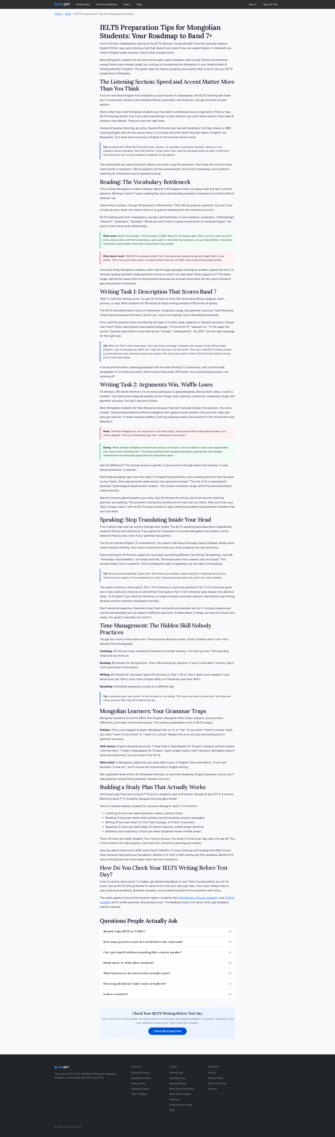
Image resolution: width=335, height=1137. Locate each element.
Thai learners (186, 897)
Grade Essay (83, 4)
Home (58, 14)
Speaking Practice (141, 1078)
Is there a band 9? (115, 994)
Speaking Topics (140, 1088)
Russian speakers (207, 897)
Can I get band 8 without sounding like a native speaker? (142, 952)
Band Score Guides (180, 1094)
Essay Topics (138, 1083)
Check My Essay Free (167, 1031)
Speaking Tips (177, 1078)
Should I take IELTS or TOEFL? (124, 931)
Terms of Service (217, 1083)
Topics (126, 4)
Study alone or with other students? (128, 962)
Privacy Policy (215, 1078)
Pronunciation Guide (181, 1104)
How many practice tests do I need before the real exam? (143, 941)
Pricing (211, 1072)
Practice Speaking (106, 4)
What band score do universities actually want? (136, 973)
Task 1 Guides (139, 1094)
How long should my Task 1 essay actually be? (134, 983)
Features (174, 1099)
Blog (139, 4)
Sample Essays (178, 1083)
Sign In (252, 4)
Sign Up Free (270, 4)
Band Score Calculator (182, 1088)
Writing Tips (176, 1072)
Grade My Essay (140, 1072)
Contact (212, 1088)
